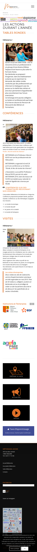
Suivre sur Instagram (9, 500)
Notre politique (15, 548)
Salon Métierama (7, 471)
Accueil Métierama (8, 465)
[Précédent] (31, 304)
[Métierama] (15, 6)
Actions (5, 13)
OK (25, 548)
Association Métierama (9, 468)
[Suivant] (33, 304)
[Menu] (31, 6)
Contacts (5, 474)
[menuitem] (31, 6)
